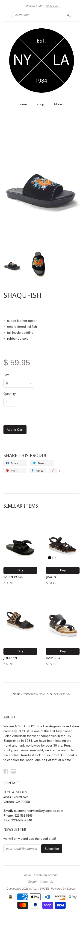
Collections (30, 694)
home (22, 104)
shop (40, 104)
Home (17, 694)
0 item (33, 6)
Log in (27, 875)
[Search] (68, 15)
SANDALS (45, 694)
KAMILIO (53, 658)
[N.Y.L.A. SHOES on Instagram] (13, 771)
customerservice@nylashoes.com (38, 810)
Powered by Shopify (63, 888)
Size (6, 375)
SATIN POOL (13, 577)
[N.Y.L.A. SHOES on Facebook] (6, 771)
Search (32, 881)
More (58, 104)
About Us (47, 881)
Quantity (9, 393)
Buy (20, 570)
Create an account (46, 875)
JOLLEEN (10, 658)
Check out (52, 6)
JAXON (51, 577)
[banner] (41, 60)
